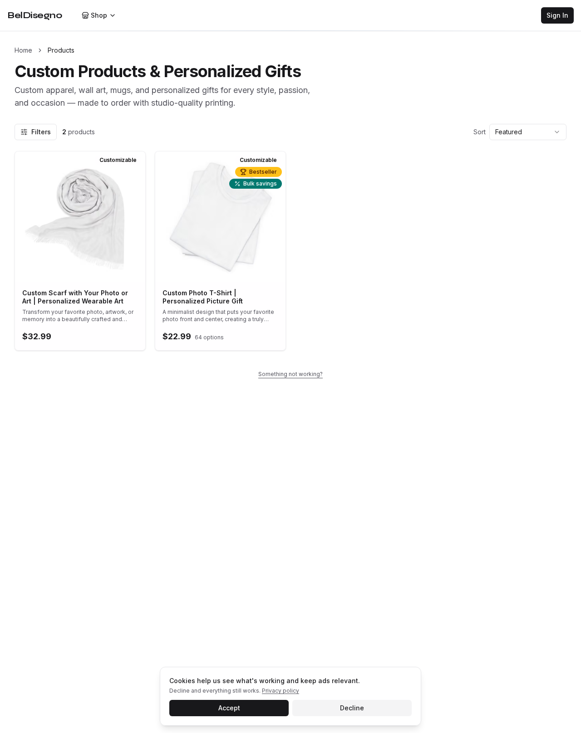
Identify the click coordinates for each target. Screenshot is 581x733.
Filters (41, 132)
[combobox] (527, 132)
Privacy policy (280, 690)
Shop (99, 15)
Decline (352, 708)
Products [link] (61, 50)
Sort (479, 132)
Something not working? (290, 374)
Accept (229, 708)
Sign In (557, 15)
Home (23, 50)
